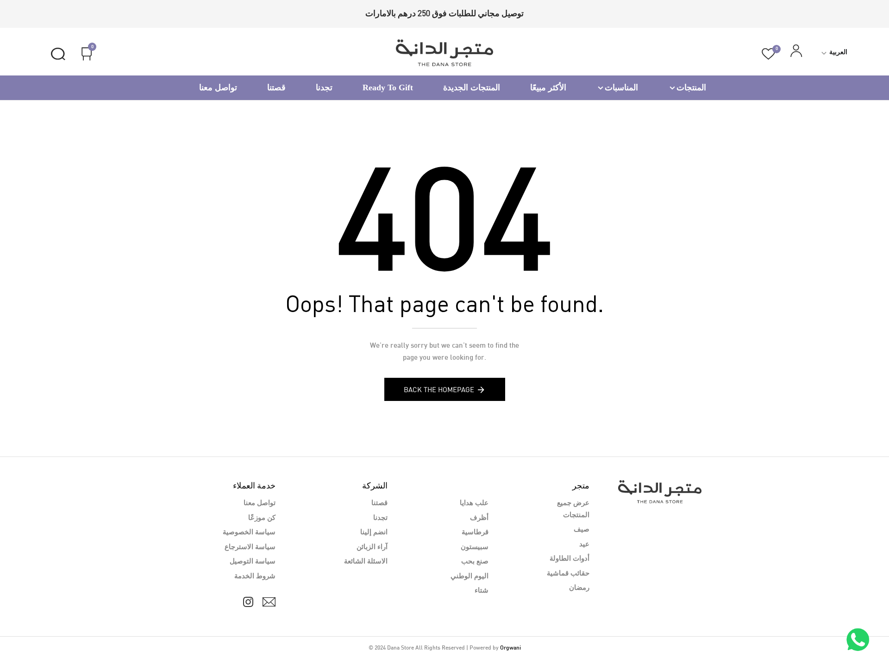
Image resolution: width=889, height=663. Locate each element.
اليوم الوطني (469, 576)
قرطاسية (475, 532)
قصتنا (276, 87)
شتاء (481, 591)
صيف (581, 529)
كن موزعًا (261, 518)
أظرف (479, 518)
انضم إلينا (374, 532)
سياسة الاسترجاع (250, 547)
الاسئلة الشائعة (366, 561)
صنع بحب (474, 561)
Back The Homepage (439, 389)
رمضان (579, 588)
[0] (768, 54)
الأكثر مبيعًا (548, 87)
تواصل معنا (218, 87)
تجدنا (324, 87)
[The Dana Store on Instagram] (248, 602)
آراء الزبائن (372, 547)
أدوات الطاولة (569, 559)
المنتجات (691, 87)
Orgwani (510, 648)
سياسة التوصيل (252, 561)
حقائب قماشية (568, 573)
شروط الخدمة (254, 576)
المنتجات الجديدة (471, 87)
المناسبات (621, 87)
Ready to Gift (388, 87)
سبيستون (474, 547)
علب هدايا (474, 503)
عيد (584, 544)
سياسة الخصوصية (249, 532)
